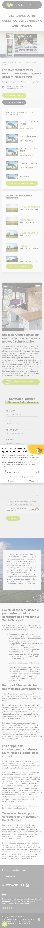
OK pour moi (33, 481)
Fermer (11, 481)
